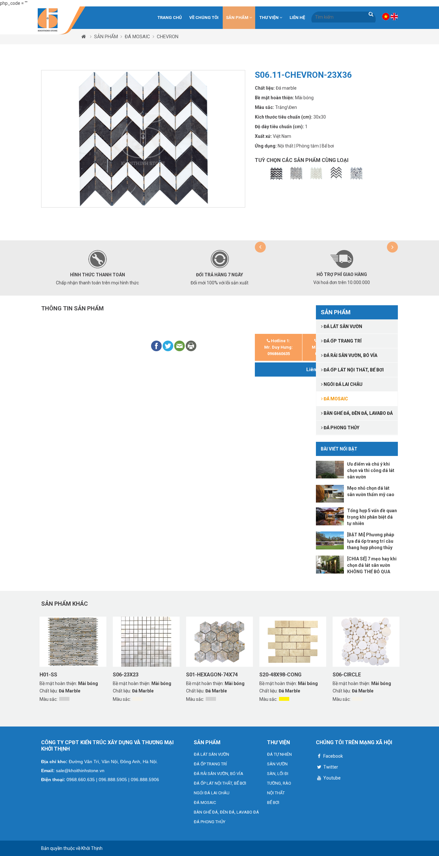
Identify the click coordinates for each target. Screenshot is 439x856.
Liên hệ (297, 17)
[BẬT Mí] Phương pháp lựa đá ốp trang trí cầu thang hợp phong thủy (370, 541)
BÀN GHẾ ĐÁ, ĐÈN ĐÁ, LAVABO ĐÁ (226, 812)
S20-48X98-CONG (280, 675)
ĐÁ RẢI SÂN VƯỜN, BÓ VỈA (218, 773)
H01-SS (48, 675)
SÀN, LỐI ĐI (277, 773)
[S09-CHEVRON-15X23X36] (296, 173)
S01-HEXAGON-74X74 (212, 675)
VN (386, 16)
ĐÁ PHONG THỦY (209, 821)
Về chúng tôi (204, 17)
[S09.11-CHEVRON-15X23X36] (276, 173)
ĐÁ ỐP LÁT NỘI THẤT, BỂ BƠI (220, 783)
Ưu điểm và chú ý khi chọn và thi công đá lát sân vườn (370, 470)
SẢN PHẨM (237, 17)
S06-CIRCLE (347, 675)
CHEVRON (167, 37)
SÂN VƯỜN (277, 764)
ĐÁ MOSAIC (137, 37)
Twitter (330, 767)
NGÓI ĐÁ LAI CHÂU (211, 792)
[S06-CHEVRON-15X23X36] (316, 173)
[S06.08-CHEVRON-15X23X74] (336, 173)
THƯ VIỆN (269, 17)
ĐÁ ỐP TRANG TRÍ (210, 764)
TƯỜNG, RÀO (279, 783)
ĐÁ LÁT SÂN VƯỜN (211, 754)
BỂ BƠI (273, 802)
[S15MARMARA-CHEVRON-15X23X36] (356, 173)
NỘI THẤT (276, 792)
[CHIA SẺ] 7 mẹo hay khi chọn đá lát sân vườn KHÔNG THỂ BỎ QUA (372, 565)
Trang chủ (169, 17)
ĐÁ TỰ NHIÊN (279, 754)
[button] (260, 247)
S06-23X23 (126, 675)
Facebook (332, 756)
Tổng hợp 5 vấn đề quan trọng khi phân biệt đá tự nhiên (372, 517)
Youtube (331, 777)
